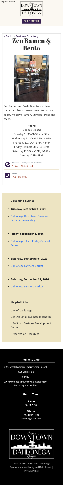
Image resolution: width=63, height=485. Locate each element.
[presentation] (31, 8)
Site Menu (31, 21)
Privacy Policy (31, 470)
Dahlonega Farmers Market (27, 266)
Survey (25, 376)
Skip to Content (8, 1)
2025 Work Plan (26, 371)
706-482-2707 (31, 404)
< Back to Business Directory (21, 36)
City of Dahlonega (21, 310)
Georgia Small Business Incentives (31, 317)
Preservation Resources (25, 334)
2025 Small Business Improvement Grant (25, 366)
